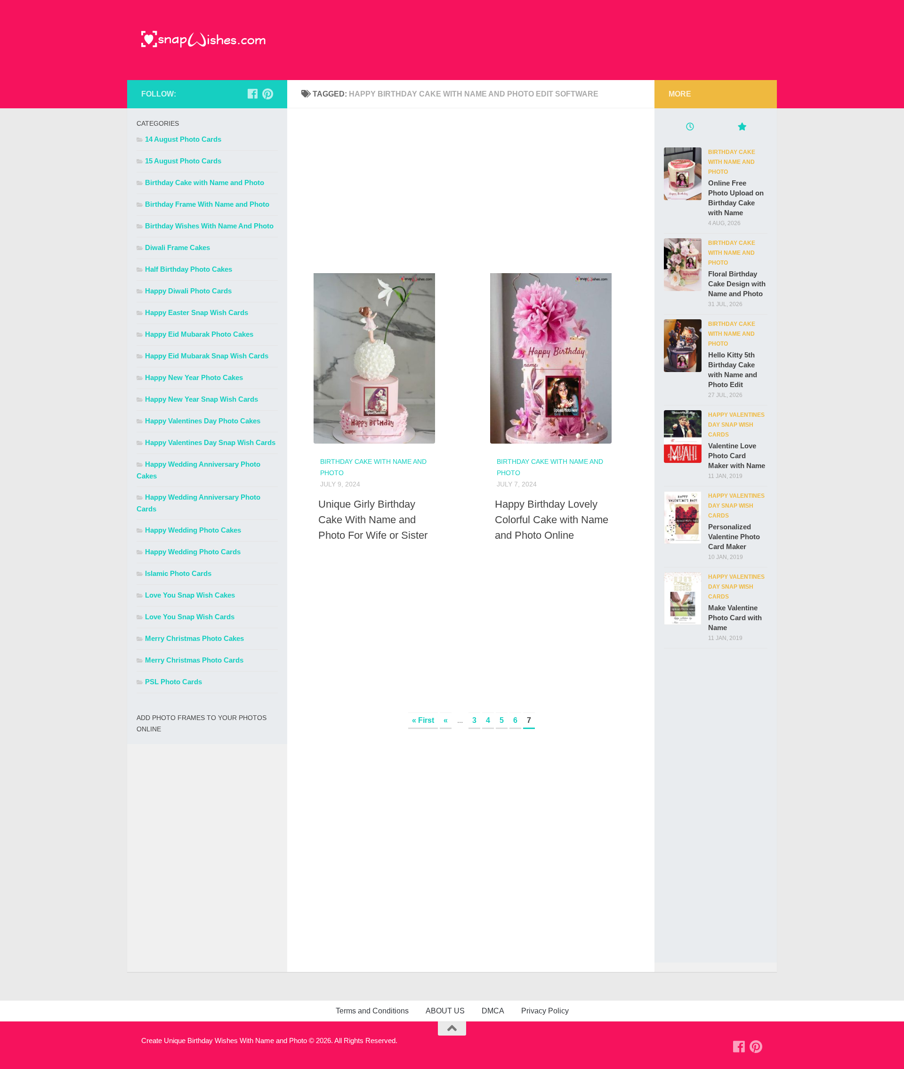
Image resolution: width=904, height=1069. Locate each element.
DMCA (493, 1011)
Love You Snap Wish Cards (189, 617)
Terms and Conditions (372, 1011)
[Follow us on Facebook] (252, 93)
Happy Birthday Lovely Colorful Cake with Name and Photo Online (551, 519)
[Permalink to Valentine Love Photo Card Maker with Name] (683, 436)
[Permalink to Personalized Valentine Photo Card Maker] (683, 517)
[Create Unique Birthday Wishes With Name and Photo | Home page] (203, 40)
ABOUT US (445, 1011)
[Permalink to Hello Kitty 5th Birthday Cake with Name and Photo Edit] (683, 345)
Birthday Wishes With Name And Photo (209, 226)
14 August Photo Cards (183, 139)
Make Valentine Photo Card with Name (735, 618)
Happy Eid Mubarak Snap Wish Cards (206, 356)
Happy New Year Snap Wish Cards (201, 399)
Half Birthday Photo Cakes (188, 269)
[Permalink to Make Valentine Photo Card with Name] (683, 598)
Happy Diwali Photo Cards (188, 291)
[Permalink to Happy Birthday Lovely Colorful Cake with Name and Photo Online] (538, 354)
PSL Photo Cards (173, 682)
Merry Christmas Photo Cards (194, 660)
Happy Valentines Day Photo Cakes (202, 421)
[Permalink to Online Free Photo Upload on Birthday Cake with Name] (683, 173)
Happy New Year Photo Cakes (194, 377)
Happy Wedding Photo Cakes (193, 530)
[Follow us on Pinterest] (267, 93)
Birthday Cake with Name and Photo (204, 182)
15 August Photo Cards (183, 161)
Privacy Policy (545, 1011)
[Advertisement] (470, 188)
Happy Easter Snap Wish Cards (196, 312)
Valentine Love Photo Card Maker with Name (736, 456)
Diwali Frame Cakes (177, 247)
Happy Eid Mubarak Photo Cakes (199, 334)
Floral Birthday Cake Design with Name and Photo (737, 284)
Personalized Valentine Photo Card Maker (734, 537)
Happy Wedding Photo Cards (193, 552)
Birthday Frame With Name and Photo (207, 204)
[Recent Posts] (690, 128)
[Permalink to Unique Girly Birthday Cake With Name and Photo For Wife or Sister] (362, 354)
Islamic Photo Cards (178, 573)
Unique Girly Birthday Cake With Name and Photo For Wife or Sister (373, 519)
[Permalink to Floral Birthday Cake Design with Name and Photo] (683, 264)
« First (423, 720)
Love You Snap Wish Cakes (190, 595)
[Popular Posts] (741, 128)
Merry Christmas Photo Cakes (194, 638)
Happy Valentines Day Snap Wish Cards (210, 442)
